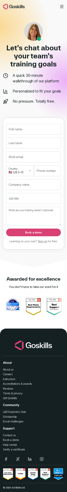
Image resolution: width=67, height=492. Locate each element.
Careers (8, 374)
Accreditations (11, 383)
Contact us (9, 435)
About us (8, 369)
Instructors (9, 379)
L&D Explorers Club (14, 411)
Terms (6, 393)
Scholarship (10, 416)
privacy (18, 393)
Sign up (42, 241)
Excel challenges (13, 421)
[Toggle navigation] (62, 6)
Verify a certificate (14, 449)
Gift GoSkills (10, 398)
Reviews (8, 388)
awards (27, 383)
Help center (10, 444)
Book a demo (33, 232)
